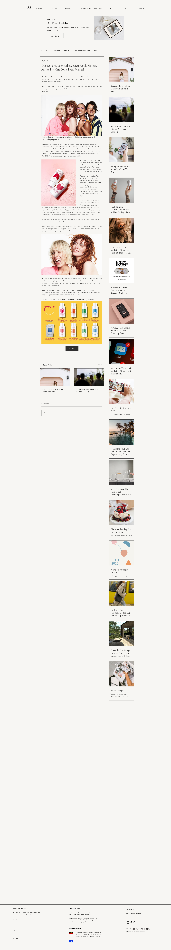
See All (100, 365)
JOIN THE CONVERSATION (19, 909)
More (95, 50)
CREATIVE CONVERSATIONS (81, 50)
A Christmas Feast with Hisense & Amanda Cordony (88, 390)
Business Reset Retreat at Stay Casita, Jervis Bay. (53, 390)
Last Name (33, 920)
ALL (41, 50)
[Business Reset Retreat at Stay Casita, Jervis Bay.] (55, 377)
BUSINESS (57, 50)
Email (14, 930)
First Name (16, 920)
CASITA (66, 50)
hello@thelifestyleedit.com (133, 914)
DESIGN (48, 50)
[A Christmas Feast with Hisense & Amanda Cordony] (89, 377)
